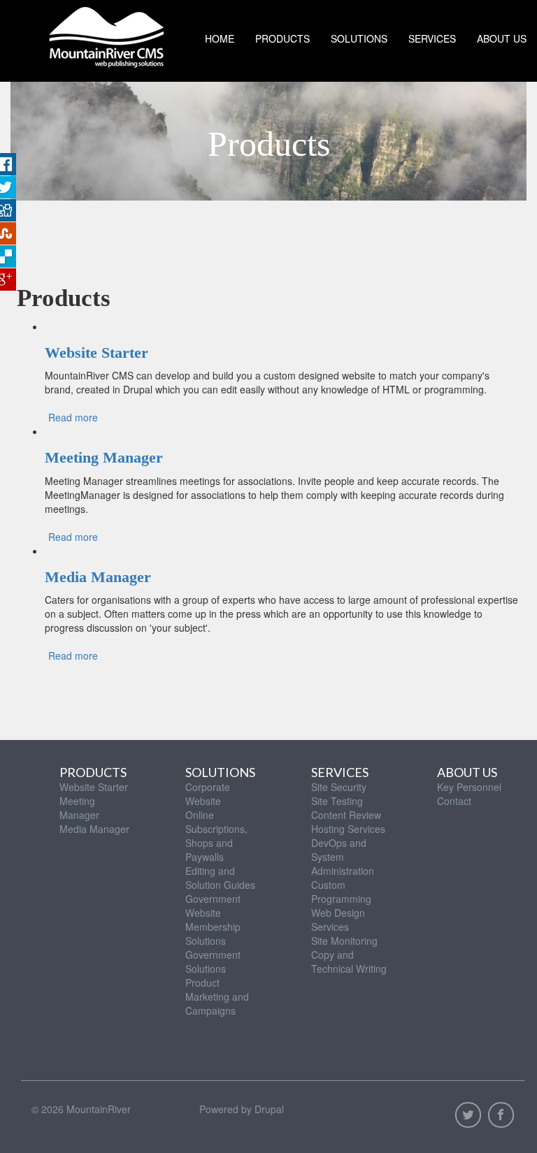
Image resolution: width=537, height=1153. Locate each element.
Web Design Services (338, 920)
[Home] (106, 34)
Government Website (213, 906)
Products (282, 38)
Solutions (359, 38)
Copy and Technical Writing (349, 962)
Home (219, 38)
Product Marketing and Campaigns (217, 996)
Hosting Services (348, 829)
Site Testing (337, 801)
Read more (73, 417)
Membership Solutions (213, 934)
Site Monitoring (344, 941)
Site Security (338, 787)
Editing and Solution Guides (220, 878)
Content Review (346, 815)
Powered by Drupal (241, 1109)
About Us (467, 772)
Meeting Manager (104, 457)
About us (502, 38)
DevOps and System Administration (342, 857)
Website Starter (96, 352)
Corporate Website (207, 794)
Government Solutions (213, 962)
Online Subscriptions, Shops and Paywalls (216, 836)
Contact (454, 801)
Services (432, 38)
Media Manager (98, 577)
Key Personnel (469, 787)
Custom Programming (341, 892)
